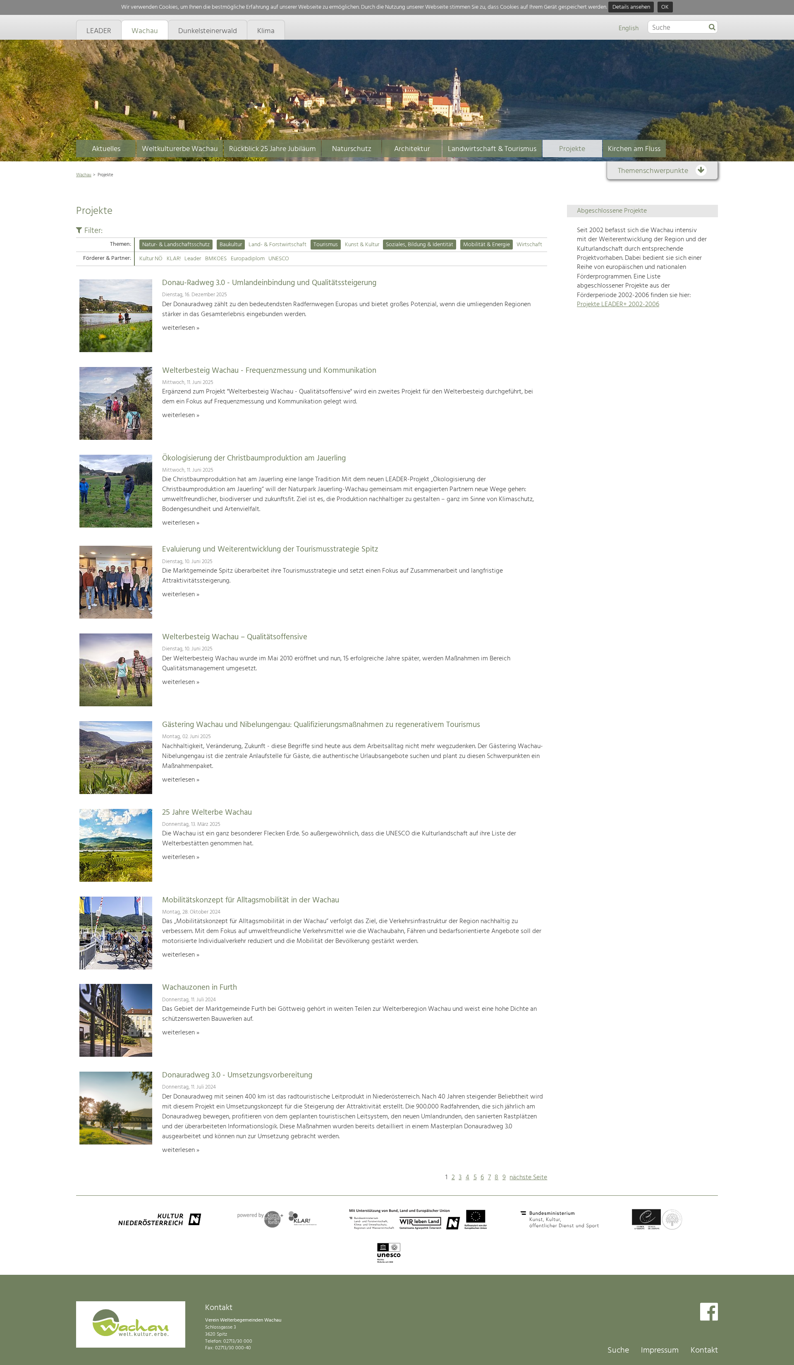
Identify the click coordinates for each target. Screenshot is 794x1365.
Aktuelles (106, 149)
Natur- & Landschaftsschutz (176, 244)
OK (665, 7)
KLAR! (174, 259)
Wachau (83, 175)
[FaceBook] (709, 1312)
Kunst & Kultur (362, 244)
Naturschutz (351, 149)
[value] (712, 27)
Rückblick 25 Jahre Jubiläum (272, 149)
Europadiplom (248, 259)
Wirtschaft (529, 244)
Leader (192, 259)
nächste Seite (528, 1177)
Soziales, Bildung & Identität (419, 244)
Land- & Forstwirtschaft (277, 244)
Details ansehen (631, 7)
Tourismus (325, 244)
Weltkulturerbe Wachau (180, 149)
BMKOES (216, 259)
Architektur (412, 149)
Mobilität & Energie (486, 244)
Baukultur (231, 244)
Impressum (660, 1350)
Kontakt (704, 1350)
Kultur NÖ (151, 259)
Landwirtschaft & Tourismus (492, 149)
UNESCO (278, 259)
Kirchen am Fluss (634, 149)
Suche (618, 1350)
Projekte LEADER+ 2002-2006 (618, 304)
